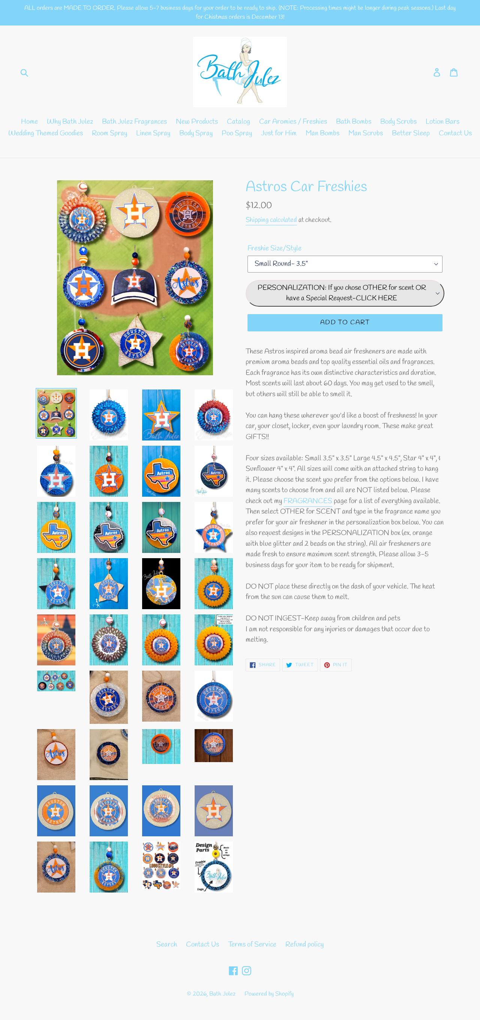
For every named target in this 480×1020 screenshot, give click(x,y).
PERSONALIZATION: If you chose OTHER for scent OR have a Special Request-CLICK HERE (342, 293)
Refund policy (304, 945)
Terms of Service (252, 945)
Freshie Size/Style (275, 248)
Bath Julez (222, 994)
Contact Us (202, 945)
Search (166, 945)
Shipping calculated (271, 220)
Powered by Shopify (269, 994)
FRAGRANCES (308, 501)
